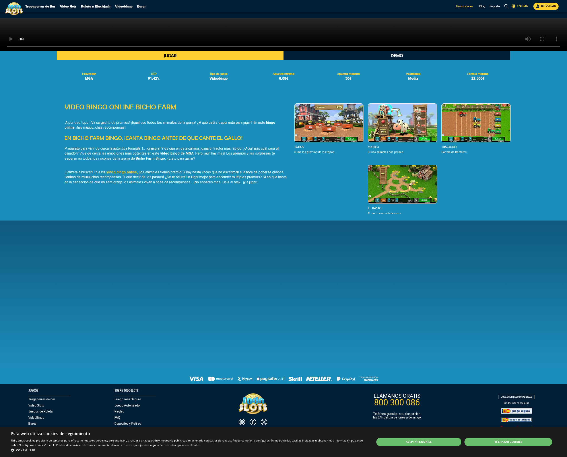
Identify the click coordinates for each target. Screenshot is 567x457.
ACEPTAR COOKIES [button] (419, 442)
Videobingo (123, 6)
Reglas (119, 411)
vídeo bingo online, (122, 172)
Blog (482, 6)
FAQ (117, 417)
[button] (187, 450)
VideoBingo (36, 417)
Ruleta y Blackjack (96, 6)
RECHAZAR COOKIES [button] (508, 442)
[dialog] (283, 442)
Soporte (495, 6)
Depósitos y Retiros (128, 423)
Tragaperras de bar (41, 399)
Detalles (195, 445)
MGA (89, 78)
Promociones (464, 6)
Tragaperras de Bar (40, 6)
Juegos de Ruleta (40, 411)
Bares (141, 6)
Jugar (170, 55)
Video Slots (68, 6)
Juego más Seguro (128, 399)
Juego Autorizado (127, 405)
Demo (397, 55)
